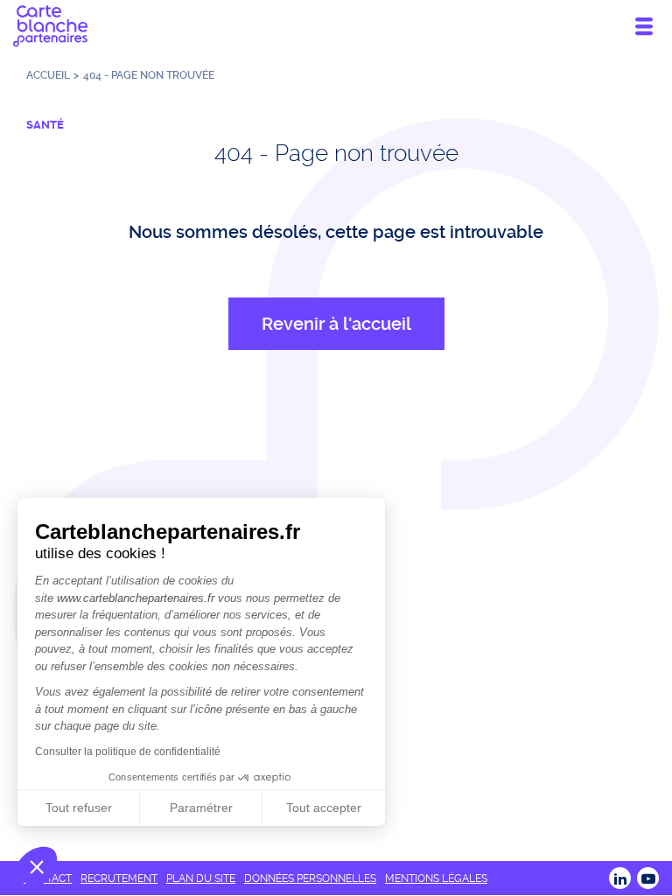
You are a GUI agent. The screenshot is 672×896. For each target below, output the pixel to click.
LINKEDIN (620, 878)
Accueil (48, 75)
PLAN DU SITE (200, 878)
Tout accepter (323, 808)
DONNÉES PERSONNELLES (310, 878)
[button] (37, 866)
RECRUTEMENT (119, 878)
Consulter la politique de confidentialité (127, 752)
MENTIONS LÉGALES (436, 878)
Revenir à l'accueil (336, 323)
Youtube (648, 878)
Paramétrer (201, 808)
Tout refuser (79, 808)
